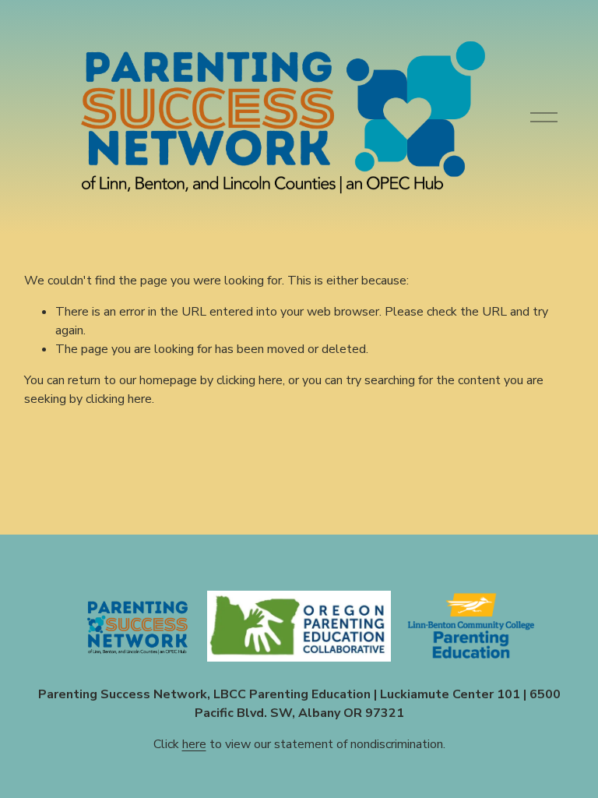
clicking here (249, 380)
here (194, 744)
